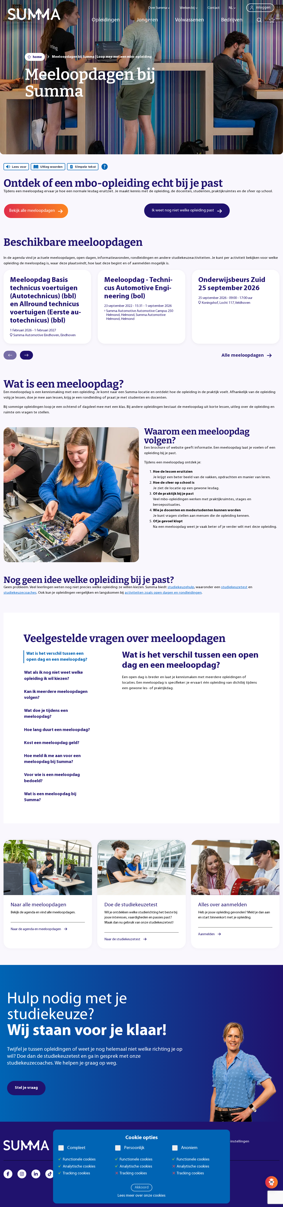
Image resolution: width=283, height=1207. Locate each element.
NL (231, 8)
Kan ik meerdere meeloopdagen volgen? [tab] (56, 695)
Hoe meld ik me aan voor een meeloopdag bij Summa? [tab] (52, 759)
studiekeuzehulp (181, 587)
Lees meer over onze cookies (141, 1196)
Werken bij (187, 8)
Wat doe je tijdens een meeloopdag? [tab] (46, 714)
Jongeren (147, 20)
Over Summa (157, 8)
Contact (214, 8)
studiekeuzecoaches (20, 593)
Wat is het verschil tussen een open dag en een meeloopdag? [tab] (56, 656)
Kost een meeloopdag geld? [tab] (51, 743)
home (37, 57)
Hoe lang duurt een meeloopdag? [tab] (57, 730)
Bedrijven (232, 20)
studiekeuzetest (234, 587)
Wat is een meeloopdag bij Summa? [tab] (50, 797)
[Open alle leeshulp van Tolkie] (104, 167)
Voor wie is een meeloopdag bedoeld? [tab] (52, 778)
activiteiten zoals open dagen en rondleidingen (163, 593)
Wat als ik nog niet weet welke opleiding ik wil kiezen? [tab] (53, 675)
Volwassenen (189, 20)
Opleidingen (106, 20)
